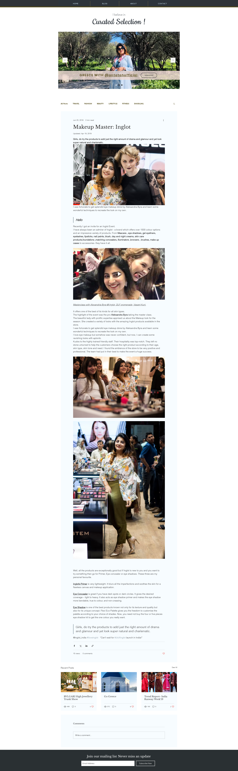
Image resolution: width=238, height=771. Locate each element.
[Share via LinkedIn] (86, 646)
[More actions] (163, 120)
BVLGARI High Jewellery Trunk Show (78, 698)
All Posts (64, 104)
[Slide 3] (121, 85)
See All (174, 667)
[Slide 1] (116, 85)
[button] (174, 104)
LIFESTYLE (113, 104)
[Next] (173, 60)
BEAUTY (100, 104)
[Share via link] (92, 646)
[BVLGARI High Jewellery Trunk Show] (79, 682)
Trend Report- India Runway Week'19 (155, 698)
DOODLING (139, 104)
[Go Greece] (119, 682)
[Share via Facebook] (74, 646)
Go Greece (110, 696)
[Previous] (64, 60)
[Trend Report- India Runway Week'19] (159, 682)
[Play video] (119, 274)
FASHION (88, 104)
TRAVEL (76, 104)
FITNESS (125, 104)
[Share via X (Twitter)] (80, 646)
